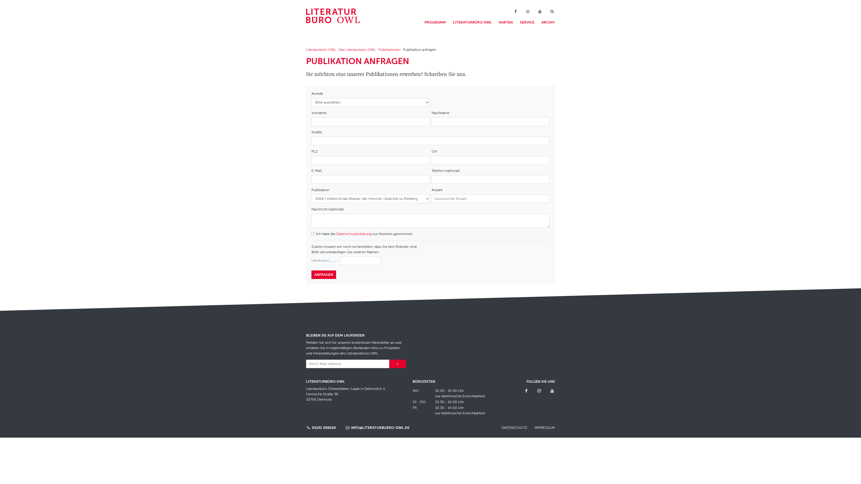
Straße (316, 132)
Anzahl (437, 190)
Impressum (545, 428)
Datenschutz (514, 428)
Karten (506, 22)
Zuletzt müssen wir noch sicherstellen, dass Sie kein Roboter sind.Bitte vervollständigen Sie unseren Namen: (364, 249)
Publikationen (389, 50)
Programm (435, 22)
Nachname (440, 113)
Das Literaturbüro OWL (357, 50)
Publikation (320, 190)
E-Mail (316, 171)
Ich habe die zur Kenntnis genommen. (364, 234)
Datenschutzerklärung (354, 234)
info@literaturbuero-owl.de (379, 428)
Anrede (317, 94)
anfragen (323, 275)
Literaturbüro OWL (472, 22)
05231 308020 (323, 428)
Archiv (548, 22)
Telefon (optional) (446, 171)
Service (527, 22)
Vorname (318, 113)
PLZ (314, 151)
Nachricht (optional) (327, 209)
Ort (434, 151)
